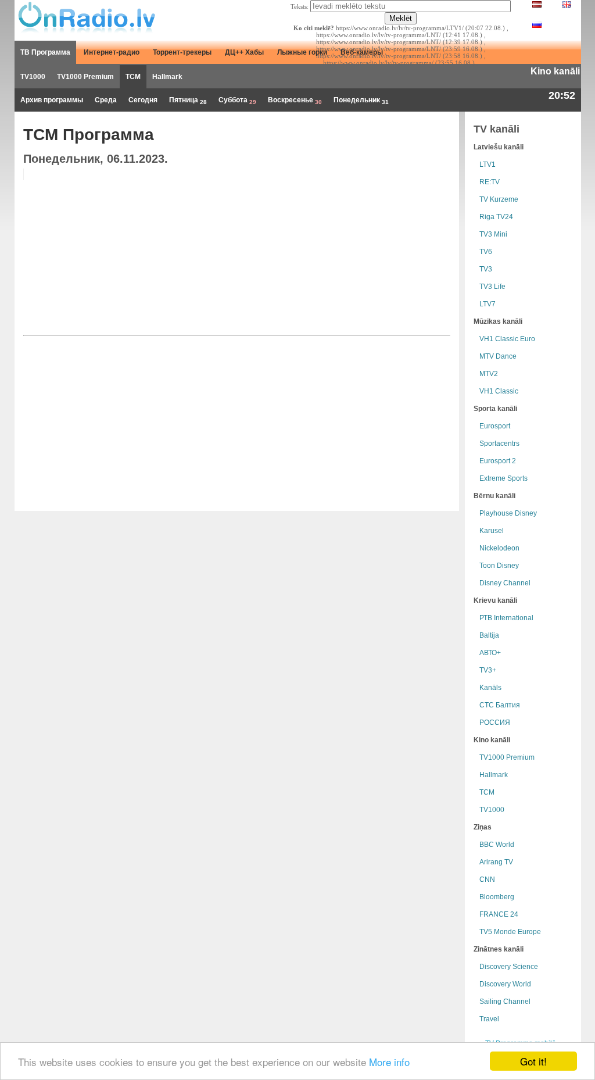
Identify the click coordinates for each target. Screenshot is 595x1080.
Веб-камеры (361, 52)
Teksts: (300, 6)
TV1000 (32, 77)
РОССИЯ (494, 722)
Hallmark (167, 77)
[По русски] (537, 26)
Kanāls (490, 688)
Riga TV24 (496, 217)
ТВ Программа (45, 52)
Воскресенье (295, 100)
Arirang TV (496, 862)
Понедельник (361, 100)
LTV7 (487, 304)
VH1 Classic (498, 391)
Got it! (533, 1061)
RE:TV (489, 182)
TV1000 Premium (85, 77)
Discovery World (505, 984)
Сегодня (142, 100)
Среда (106, 100)
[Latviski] (537, 5)
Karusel (491, 531)
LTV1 (487, 164)
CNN (487, 879)
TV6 (485, 252)
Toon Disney (499, 566)
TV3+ (487, 670)
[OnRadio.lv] (86, 17)
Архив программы (51, 100)
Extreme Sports (503, 478)
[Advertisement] (361, 250)
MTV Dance (498, 356)
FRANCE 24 (498, 914)
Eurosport (494, 426)
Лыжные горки (302, 52)
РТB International (506, 618)
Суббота (237, 100)
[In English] (566, 5)
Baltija (489, 635)
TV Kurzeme (498, 199)
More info (389, 1061)
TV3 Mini (493, 234)
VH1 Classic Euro (507, 339)
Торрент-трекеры (182, 52)
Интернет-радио (111, 52)
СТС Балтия (499, 705)
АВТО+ (490, 653)
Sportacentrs (499, 443)
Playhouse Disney (508, 513)
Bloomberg (496, 897)
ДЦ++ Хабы (244, 52)
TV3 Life (492, 286)
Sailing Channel (505, 1001)
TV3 (485, 269)
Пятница (188, 100)
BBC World (496, 845)
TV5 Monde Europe (510, 932)
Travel (489, 1019)
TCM (133, 77)
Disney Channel (505, 583)
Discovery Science (508, 967)
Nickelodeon (499, 548)
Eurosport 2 (497, 461)
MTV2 (488, 374)
